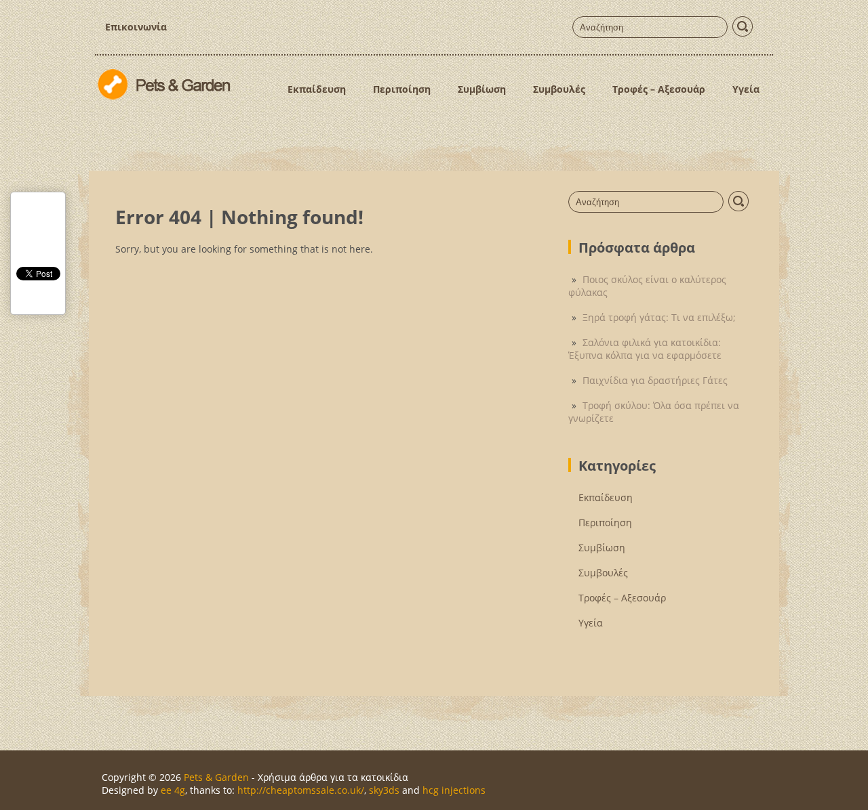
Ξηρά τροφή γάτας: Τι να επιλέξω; (659, 317)
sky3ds (384, 790)
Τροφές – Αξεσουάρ (658, 89)
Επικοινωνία (136, 26)
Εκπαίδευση (317, 89)
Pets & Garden (216, 777)
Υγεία (746, 89)
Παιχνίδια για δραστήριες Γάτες (655, 380)
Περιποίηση (402, 89)
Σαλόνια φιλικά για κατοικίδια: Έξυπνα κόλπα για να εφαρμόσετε (645, 349)
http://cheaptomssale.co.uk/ (300, 790)
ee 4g (173, 790)
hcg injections (454, 790)
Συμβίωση (482, 89)
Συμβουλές (559, 89)
